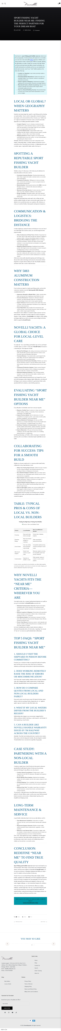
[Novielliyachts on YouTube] (13, 1012)
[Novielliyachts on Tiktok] (17, 1012)
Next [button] (53, 943)
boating (31, 59)
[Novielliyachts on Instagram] (9, 1012)
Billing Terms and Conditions (31, 991)
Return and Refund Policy (31, 989)
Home (36, 960)
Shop (36, 962)
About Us (37, 973)
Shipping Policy (28, 986)
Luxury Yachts (7, 983)
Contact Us (37, 965)
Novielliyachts (27, 1025)
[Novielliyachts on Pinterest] (5, 1012)
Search (36, 968)
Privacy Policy (28, 981)
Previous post (19, 921)
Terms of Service (28, 983)
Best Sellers (7, 981)
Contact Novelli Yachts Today (30, 902)
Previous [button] (7, 943)
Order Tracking (38, 970)
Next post (43, 921)
